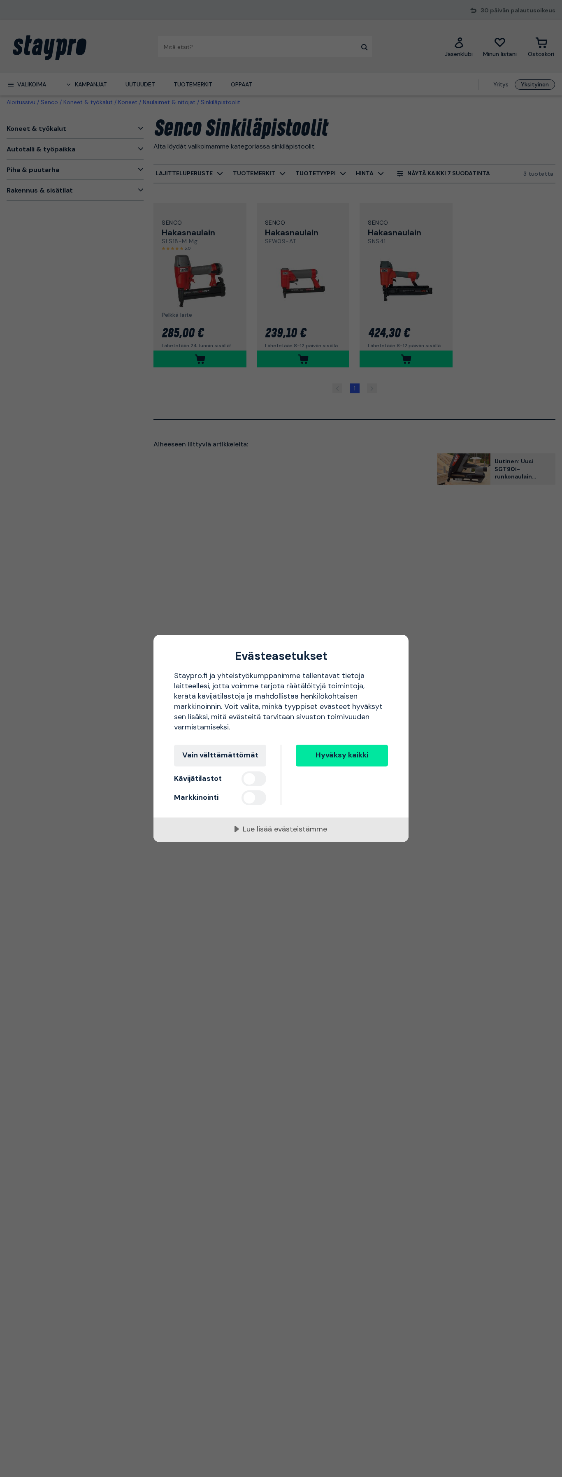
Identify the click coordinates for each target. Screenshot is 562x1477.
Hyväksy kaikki (342, 755)
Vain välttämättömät (220, 755)
